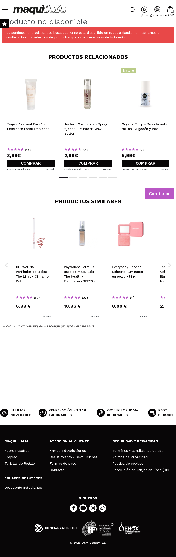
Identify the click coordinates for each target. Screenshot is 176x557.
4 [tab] (93, 177)
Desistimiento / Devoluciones (73, 457)
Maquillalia (17, 441)
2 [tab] (73, 177)
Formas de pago (63, 463)
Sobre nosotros (17, 450)
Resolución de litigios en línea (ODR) (142, 470)
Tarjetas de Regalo (20, 463)
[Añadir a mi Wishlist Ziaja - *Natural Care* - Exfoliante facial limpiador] (31, 72)
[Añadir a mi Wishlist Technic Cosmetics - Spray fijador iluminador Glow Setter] (88, 72)
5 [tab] (103, 177)
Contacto (57, 470)
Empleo (11, 457)
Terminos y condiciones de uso (138, 450)
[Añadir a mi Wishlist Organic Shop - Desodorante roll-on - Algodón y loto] (145, 72)
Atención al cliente (69, 441)
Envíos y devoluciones (68, 450)
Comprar (31, 163)
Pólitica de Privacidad (130, 457)
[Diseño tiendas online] (130, 528)
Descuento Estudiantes (24, 487)
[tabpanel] (31, 118)
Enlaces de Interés (23, 478)
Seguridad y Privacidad (135, 441)
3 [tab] (83, 177)
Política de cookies (127, 463)
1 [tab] (63, 177)
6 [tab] (112, 177)
